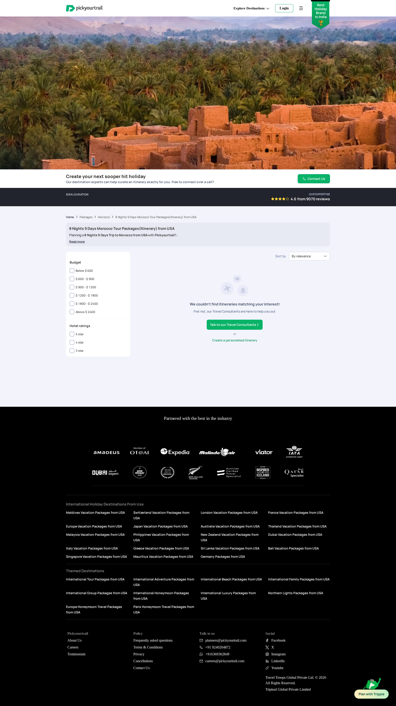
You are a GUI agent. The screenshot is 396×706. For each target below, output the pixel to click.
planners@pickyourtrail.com (225, 640)
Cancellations (143, 661)
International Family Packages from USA (299, 579)
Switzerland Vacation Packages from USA (161, 515)
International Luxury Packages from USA (228, 596)
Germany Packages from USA (223, 556)
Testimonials (76, 654)
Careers (72, 647)
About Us (74, 640)
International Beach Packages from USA (231, 579)
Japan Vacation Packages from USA (160, 526)
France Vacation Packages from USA (295, 512)
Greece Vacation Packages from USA (161, 548)
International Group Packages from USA (96, 593)
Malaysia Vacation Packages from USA (95, 534)
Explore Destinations (249, 8)
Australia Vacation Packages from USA (230, 526)
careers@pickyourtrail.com (224, 661)
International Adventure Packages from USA (163, 582)
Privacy (138, 654)
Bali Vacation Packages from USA (293, 548)
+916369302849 (217, 654)
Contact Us (141, 668)
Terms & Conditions (148, 647)
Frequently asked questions (153, 640)
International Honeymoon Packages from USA (161, 596)
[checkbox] (72, 270)
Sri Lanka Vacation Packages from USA (230, 548)
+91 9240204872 (217, 647)
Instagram (278, 654)
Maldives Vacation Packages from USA (95, 512)
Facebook (278, 640)
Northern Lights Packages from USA (295, 593)
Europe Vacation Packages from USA (94, 526)
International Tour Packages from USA (95, 579)
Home (70, 217)
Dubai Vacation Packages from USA (295, 534)
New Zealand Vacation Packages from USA (229, 537)
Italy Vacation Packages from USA (92, 548)
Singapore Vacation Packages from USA (96, 556)
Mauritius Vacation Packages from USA (163, 556)
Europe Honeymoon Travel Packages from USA (94, 609)
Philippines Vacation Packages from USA (161, 537)
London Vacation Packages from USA (229, 512)
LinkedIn (278, 661)
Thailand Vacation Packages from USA (297, 526)
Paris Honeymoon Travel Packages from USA (163, 609)
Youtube (277, 668)
